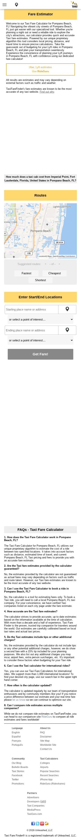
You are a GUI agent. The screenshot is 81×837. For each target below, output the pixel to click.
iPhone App (46, 779)
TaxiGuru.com (34, 814)
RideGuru (46, 716)
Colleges (45, 763)
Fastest (26, 273)
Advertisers (33, 797)
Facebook (17, 775)
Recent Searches (49, 775)
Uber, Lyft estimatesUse (40, 69)
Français (16, 740)
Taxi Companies (35, 805)
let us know (18, 699)
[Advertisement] (40, 133)
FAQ (42, 732)
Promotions (18, 783)
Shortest (40, 280)
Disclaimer (46, 736)
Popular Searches (49, 771)
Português (17, 745)
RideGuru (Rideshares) (52, 783)
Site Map (45, 740)
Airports (44, 767)
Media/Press (33, 809)
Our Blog (16, 763)
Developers (33, 801)
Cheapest (54, 273)
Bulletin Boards (20, 767)
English (16, 732)
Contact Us (46, 749)
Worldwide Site (48, 745)
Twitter (15, 779)
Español (16, 736)
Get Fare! (40, 354)
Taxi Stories (18, 771)
